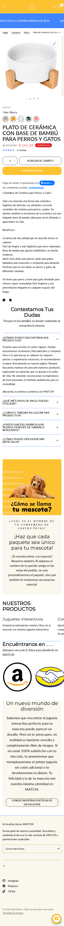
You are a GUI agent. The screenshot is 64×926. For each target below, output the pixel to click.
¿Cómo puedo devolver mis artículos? (24, 440)
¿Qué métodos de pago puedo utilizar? (25, 402)
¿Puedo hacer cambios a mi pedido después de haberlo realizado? (23, 427)
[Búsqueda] (54, 6)
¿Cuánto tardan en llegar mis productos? (26, 414)
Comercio (16, 32)
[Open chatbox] (56, 919)
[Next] (38, 99)
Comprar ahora (32, 170)
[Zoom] (54, 44)
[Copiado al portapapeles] (11, 300)
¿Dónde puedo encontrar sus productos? (25, 339)
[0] (59, 6)
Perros (27, 32)
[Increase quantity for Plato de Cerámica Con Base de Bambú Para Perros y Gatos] (14, 161)
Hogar (5, 32)
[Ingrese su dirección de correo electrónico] (58, 849)
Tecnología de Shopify (13, 913)
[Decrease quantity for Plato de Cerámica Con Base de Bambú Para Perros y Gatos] (5, 161)
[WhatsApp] (5, 300)
